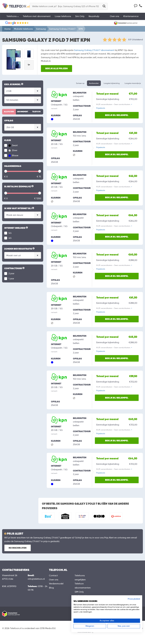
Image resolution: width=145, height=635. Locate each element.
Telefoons (12, 16)
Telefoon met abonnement (37, 16)
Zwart (14, 145)
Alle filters (9, 112)
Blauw (14, 155)
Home (7, 29)
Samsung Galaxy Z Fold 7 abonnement (94, 50)
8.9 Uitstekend (135, 39)
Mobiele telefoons (23, 29)
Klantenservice (130, 16)
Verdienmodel (56, 583)
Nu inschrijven (17, 547)
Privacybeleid (134, 599)
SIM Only (79, 591)
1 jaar (11, 278)
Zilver (14, 150)
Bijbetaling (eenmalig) (19, 186)
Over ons (114, 16)
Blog (51, 587)
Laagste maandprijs (133, 83)
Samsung (41, 29)
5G (10, 233)
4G (10, 238)
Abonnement (22, 112)
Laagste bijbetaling (112, 83)
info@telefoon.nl (36, 579)
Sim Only (79, 16)
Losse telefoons (63, 16)
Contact (53, 575)
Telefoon (36, 112)
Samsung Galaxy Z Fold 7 (62, 29)
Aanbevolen (94, 83)
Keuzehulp (94, 16)
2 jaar (11, 273)
